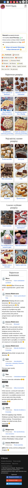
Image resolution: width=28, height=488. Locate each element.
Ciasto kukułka (7, 226)
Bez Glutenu (13, 63)
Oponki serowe (21, 198)
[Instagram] (17, 1)
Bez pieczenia (14, 69)
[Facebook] (4, 1)
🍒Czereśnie (5, 60)
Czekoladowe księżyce (20, 376)
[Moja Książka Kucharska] (26, 2)
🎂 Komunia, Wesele (14, 60)
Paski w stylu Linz (21, 265)
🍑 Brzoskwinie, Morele (8, 57)
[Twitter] (8, 1)
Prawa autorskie (17, 461)
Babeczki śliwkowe (21, 245)
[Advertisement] (14, 20)
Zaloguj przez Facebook (14, 477)
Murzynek (21, 159)
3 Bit (21, 179)
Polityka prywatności (6, 463)
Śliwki (3, 66)
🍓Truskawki (18, 57)
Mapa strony (15, 463)
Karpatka (7, 198)
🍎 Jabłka (8, 66)
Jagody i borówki (21, 66)
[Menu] (25, 6)
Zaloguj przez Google (13, 480)
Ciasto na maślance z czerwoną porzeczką (21, 133)
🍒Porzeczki (16, 54)
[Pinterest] (11, 1)
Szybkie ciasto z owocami (7, 266)
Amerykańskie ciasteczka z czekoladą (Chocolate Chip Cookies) (15, 363)
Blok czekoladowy (7, 179)
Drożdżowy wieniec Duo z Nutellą (21, 113)
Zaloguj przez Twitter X (14, 483)
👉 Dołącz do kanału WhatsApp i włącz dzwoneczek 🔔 (14, 48)
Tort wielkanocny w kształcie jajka (7, 246)
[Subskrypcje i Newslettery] (20, 3)
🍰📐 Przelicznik (6, 54)
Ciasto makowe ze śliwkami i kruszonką (7, 94)
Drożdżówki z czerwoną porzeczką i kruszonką (7, 133)
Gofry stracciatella (19, 388)
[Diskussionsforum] (23, 2)
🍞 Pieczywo (5, 63)
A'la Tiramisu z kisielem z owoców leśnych (7, 114)
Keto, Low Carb (5, 69)
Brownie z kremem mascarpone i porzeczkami (21, 227)
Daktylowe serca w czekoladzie (21, 93)
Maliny (14, 66)
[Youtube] (14, 1)
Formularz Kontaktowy (6, 461)
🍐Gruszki (19, 63)
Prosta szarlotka (7, 159)
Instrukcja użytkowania (6, 466)
